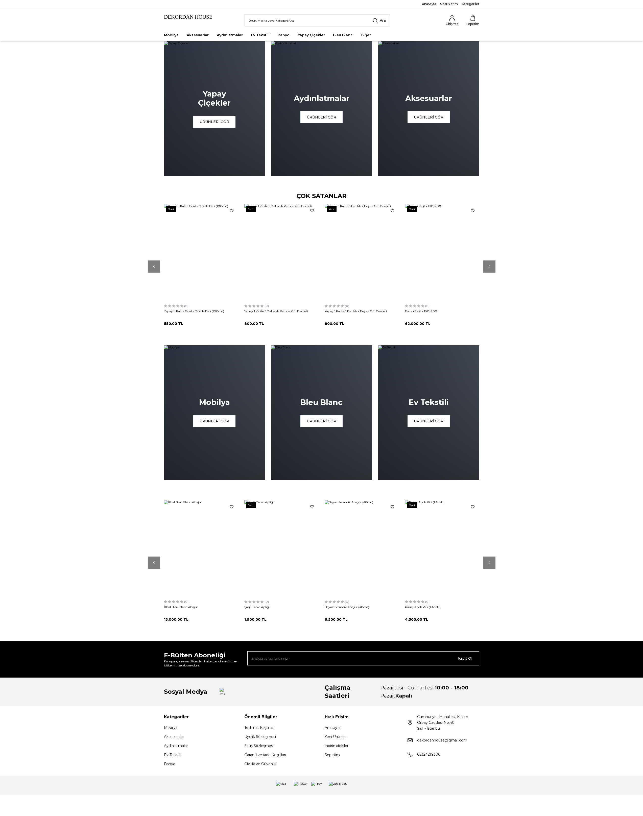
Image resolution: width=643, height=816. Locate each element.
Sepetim (332, 755)
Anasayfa (333, 727)
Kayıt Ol (465, 658)
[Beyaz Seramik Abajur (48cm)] (362, 548)
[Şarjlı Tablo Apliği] (281, 548)
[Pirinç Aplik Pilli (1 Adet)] (442, 548)
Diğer (366, 35)
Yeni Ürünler (335, 736)
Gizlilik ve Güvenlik (260, 764)
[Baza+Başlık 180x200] (442, 252)
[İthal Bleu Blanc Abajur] (201, 548)
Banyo (284, 35)
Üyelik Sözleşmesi (260, 736)
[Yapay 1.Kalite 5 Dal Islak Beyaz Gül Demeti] (362, 252)
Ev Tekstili (260, 35)
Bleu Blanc (343, 35)
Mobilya (171, 35)
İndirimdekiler (336, 745)
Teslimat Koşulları (259, 727)
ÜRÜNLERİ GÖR (214, 121)
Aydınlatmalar (230, 35)
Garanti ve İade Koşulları (265, 755)
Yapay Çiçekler (311, 35)
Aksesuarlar (198, 35)
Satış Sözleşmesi (259, 745)
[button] (154, 266)
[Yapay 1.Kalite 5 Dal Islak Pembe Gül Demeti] (281, 252)
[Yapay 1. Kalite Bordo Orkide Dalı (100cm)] (201, 252)
